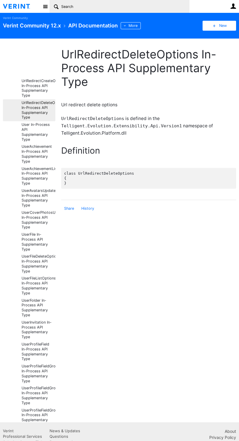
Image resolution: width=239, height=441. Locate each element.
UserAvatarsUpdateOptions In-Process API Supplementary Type (38, 197)
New (223, 25)
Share (69, 208)
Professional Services (22, 436)
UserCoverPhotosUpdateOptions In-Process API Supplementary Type (38, 219)
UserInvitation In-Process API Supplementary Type (37, 329)
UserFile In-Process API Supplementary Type (35, 241)
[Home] (21, 6)
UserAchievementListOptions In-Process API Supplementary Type (38, 175)
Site (45, 6)
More (133, 25)
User (233, 6)
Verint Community (15, 18)
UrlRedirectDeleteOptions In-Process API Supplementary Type (38, 109)
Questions (59, 436)
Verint (8, 430)
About (230, 431)
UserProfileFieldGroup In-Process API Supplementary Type (38, 373)
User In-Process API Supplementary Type (36, 131)
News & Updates (65, 430)
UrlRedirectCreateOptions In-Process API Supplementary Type (38, 88)
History (87, 208)
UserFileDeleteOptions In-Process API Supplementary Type (38, 263)
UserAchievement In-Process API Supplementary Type (37, 153)
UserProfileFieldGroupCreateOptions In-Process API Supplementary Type (38, 395)
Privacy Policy (222, 437)
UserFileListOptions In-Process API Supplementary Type (38, 285)
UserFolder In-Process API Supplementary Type (35, 307)
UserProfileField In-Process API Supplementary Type (35, 351)
